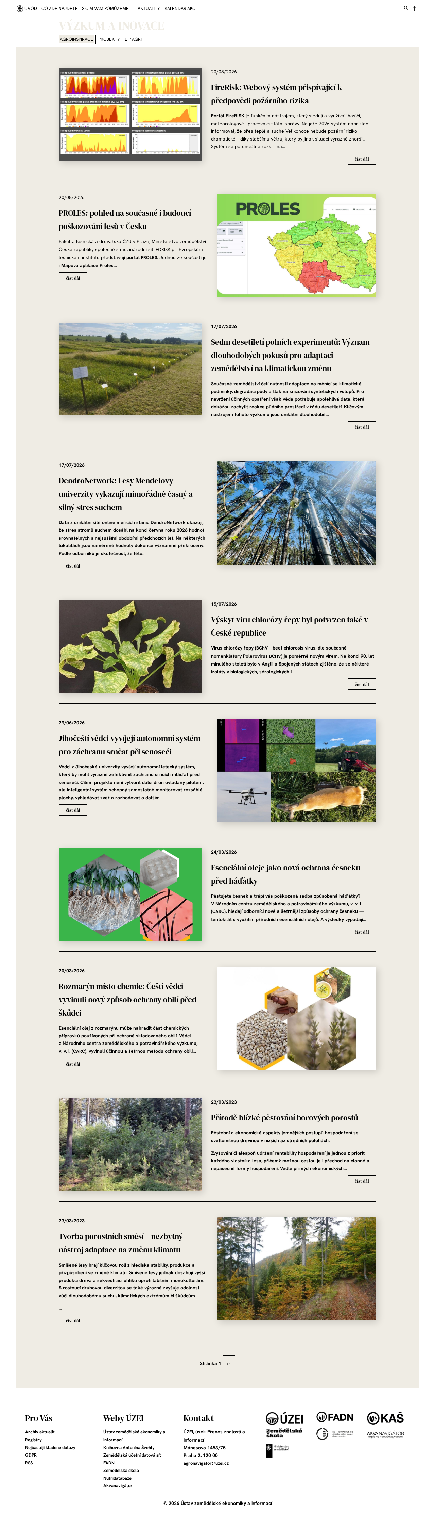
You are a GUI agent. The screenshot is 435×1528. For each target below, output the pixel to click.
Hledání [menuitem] (406, 8)
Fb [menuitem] (415, 8)
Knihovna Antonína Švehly (129, 1447)
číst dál (362, 159)
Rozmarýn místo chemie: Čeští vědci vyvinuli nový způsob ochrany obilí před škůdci (127, 999)
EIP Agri (133, 39)
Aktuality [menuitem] (149, 8)
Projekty (109, 39)
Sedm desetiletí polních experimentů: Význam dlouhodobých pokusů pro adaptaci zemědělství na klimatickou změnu (290, 355)
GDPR (31, 1455)
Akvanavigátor (118, 1486)
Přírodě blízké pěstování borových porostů (284, 1118)
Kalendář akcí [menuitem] (180, 8)
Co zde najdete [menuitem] (59, 8)
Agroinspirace (76, 39)
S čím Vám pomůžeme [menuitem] (105, 8)
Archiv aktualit (40, 1432)
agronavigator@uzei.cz (206, 1463)
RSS (29, 1463)
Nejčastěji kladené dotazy (50, 1447)
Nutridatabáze (117, 1478)
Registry (33, 1440)
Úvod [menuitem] (30, 8)
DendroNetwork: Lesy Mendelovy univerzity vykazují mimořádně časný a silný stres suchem (126, 494)
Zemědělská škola (121, 1470)
